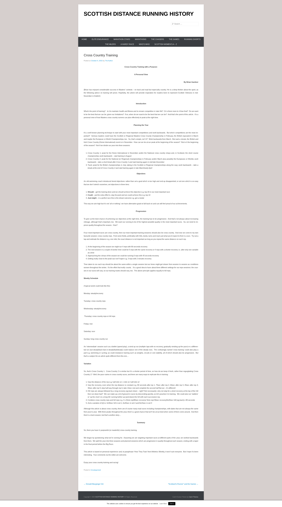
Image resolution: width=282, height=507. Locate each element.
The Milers (110, 44)
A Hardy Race (127, 44)
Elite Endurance (100, 39)
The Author (109, 61)
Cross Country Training (101, 55)
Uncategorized (96, 470)
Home (84, 39)
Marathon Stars (122, 39)
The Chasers (157, 39)
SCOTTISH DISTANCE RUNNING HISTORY (139, 14)
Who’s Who (144, 44)
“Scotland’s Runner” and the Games (183, 484)
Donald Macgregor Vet (93, 484)
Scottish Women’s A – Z (165, 44)
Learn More (163, 503)
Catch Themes (193, 497)
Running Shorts (192, 39)
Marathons (140, 39)
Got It (172, 503)
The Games (174, 39)
